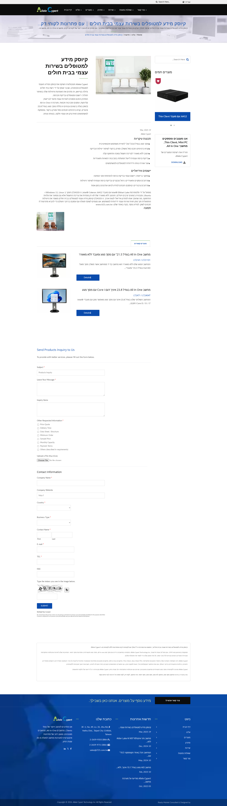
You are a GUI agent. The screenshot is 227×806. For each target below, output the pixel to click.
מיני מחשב (134, 675)
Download (177, 162)
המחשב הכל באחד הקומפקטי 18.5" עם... (135, 754)
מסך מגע (149, 675)
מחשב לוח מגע (158, 675)
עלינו (78, 9)
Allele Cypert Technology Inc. (84, 802)
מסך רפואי (142, 675)
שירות (111, 9)
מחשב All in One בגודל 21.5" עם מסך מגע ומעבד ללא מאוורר (114, 254)
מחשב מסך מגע (169, 675)
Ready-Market (163, 803)
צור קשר (141, 9)
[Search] (187, 59)
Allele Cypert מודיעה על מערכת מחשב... (136, 780)
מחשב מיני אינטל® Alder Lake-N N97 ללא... (134, 740)
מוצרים (89, 9)
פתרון (100, 9)
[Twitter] (68, 748)
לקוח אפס (120, 675)
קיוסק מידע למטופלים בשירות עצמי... (134, 727)
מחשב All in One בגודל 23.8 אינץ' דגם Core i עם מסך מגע (116, 290)
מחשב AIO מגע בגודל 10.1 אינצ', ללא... (133, 767)
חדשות (127, 35)
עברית (187, 2)
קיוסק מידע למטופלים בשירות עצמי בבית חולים (103, 35)
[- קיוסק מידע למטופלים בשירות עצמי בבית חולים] (50, 221)
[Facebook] (70, 748)
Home (139, 35)
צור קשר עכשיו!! (173, 701)
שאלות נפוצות (125, 9)
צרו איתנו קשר (103, 675)
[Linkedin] (65, 748)
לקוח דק (127, 675)
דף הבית (68, 9)
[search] (157, 2)
